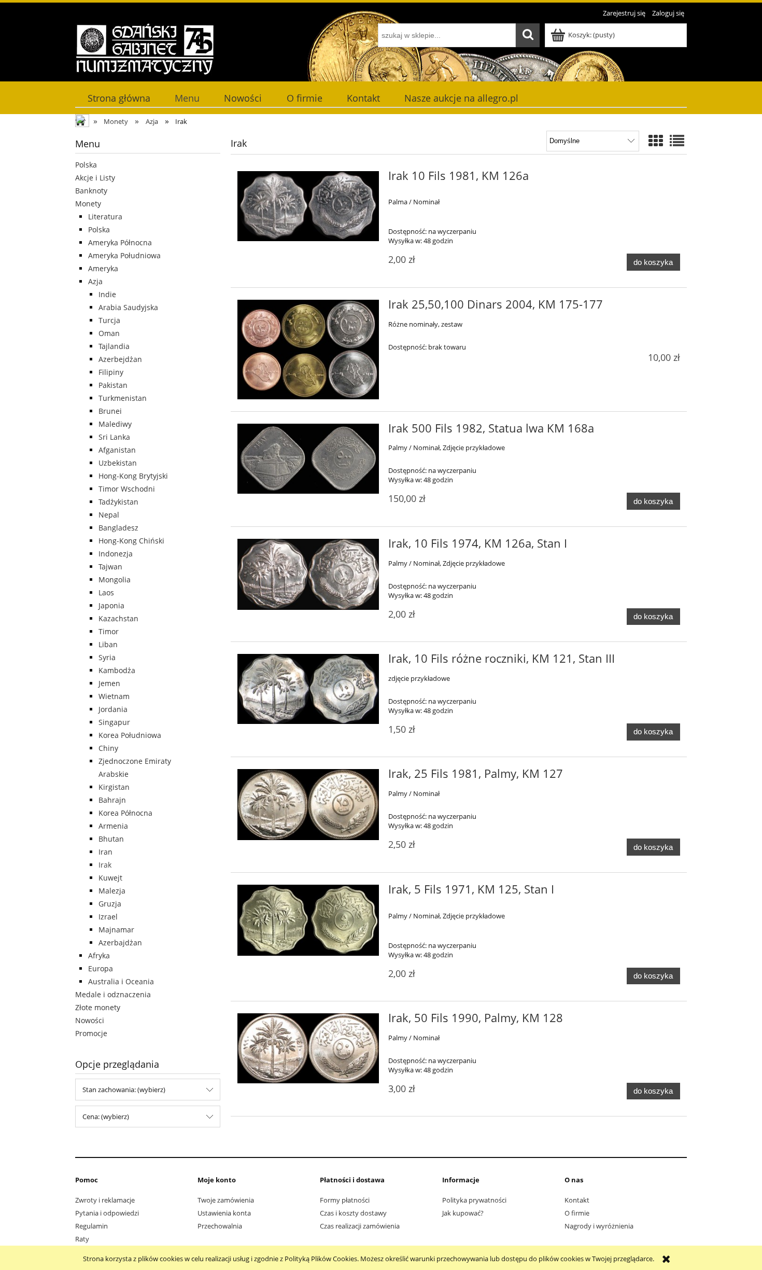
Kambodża (116, 670)
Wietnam (114, 696)
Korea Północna (125, 813)
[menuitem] (118, 98)
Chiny (108, 748)
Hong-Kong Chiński (131, 541)
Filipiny (110, 372)
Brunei (110, 411)
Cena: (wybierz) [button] (105, 1116)
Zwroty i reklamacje (105, 1200)
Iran (105, 852)
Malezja (111, 891)
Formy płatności (345, 1200)
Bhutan (111, 839)
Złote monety (97, 1007)
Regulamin (91, 1226)
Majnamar (116, 929)
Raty (82, 1239)
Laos (106, 592)
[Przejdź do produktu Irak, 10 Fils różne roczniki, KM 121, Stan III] (308, 688)
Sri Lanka (114, 437)
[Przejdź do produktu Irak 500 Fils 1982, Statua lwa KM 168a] (308, 459)
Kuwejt (110, 878)
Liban (108, 644)
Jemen (109, 683)
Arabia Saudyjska (128, 307)
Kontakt (577, 1200)
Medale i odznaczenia (113, 994)
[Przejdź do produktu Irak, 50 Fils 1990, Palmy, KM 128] (308, 1048)
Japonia (111, 605)
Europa (100, 968)
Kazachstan (118, 618)
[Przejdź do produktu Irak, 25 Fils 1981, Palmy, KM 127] (308, 804)
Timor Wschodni (126, 489)
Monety (88, 203)
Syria (107, 657)
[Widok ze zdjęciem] (655, 140)
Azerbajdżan (120, 942)
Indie (107, 294)
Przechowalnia (219, 1226)
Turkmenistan (122, 398)
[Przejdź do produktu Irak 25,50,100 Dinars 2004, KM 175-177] (308, 349)
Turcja (109, 320)
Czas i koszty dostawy (353, 1213)
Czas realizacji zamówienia (360, 1226)
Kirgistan (114, 787)
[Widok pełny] (677, 140)
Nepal (108, 515)
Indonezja (115, 554)
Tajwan (110, 566)
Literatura (105, 216)
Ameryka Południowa (124, 255)
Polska (86, 165)
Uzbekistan (117, 463)
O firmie (577, 1213)
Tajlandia (114, 346)
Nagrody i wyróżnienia (599, 1226)
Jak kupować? (463, 1213)
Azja (95, 281)
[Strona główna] (145, 48)
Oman (109, 333)
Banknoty (91, 191)
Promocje (91, 1033)
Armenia (113, 826)
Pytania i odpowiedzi (107, 1213)
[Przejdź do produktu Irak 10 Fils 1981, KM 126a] (308, 206)
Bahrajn (112, 800)
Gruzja (109, 904)
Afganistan (117, 450)
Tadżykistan (118, 502)
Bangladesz (118, 528)
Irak (104, 865)
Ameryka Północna (120, 242)
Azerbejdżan (120, 359)
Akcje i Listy (95, 178)
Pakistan (113, 385)
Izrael (108, 917)
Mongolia (114, 579)
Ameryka (103, 268)
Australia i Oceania (121, 981)
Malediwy (115, 424)
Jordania (113, 709)
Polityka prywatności (474, 1200)
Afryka (99, 955)
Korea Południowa (129, 735)
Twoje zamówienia (225, 1200)
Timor (108, 631)
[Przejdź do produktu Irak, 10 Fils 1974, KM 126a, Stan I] (308, 574)
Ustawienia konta (224, 1213)
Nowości (89, 1020)
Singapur (114, 722)
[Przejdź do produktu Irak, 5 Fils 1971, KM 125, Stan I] (308, 920)
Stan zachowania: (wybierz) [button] (123, 1089)
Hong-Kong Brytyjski (133, 476)
